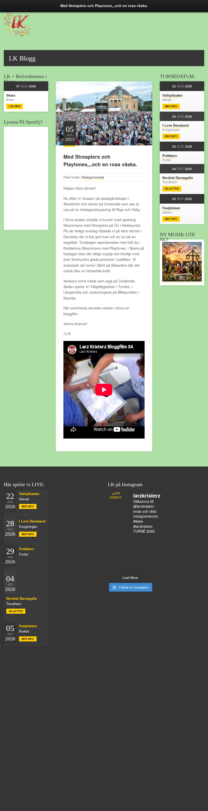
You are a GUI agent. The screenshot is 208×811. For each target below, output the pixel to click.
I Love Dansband (175, 125)
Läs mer (14, 106)
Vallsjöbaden (172, 95)
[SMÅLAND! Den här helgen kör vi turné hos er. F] (114, 541)
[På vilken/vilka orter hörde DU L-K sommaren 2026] (125, 541)
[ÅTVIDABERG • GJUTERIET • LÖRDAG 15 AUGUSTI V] (125, 554)
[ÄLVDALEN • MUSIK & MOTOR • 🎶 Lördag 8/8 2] (146, 567)
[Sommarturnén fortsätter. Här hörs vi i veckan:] (146, 561)
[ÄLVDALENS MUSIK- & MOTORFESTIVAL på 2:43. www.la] (135, 561)
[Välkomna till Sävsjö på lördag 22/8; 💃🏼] (114, 548)
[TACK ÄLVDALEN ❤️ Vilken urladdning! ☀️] (135, 567)
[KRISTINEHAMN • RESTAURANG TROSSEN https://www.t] (135, 554)
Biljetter (172, 188)
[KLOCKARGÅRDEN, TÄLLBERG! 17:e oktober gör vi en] (135, 548)
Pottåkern (169, 155)
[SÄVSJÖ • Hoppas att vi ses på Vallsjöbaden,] (135, 541)
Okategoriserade (92, 177)
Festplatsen (171, 207)
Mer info (171, 106)
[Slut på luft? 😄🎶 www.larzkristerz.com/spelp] (114, 561)
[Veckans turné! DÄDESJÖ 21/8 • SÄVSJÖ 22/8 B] (125, 548)
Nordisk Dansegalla (177, 177)
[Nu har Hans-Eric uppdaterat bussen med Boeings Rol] (114, 554)
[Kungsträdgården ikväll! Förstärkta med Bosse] (146, 554)
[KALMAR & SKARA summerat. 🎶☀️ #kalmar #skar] (114, 567)
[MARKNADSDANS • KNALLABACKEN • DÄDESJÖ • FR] (146, 541)
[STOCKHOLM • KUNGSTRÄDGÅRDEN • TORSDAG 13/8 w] (125, 561)
